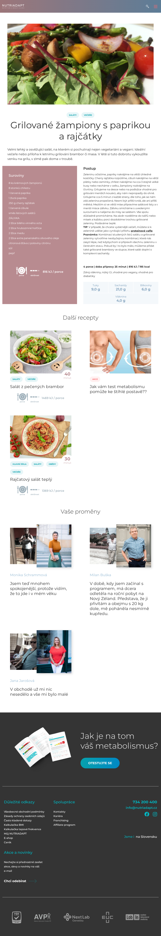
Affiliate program (64, 824)
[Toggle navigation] (156, 6)
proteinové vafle (142, 230)
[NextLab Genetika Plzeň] (76, 917)
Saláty (73, 115)
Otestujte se (100, 763)
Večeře (88, 115)
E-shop (8, 838)
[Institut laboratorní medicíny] (137, 917)
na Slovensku (146, 837)
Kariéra (58, 816)
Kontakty (59, 811)
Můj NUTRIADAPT (15, 833)
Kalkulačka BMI (14, 824)
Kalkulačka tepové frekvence (22, 829)
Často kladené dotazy (18, 820)
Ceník (7, 842)
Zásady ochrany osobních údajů (24, 816)
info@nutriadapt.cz (141, 808)
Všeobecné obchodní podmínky (24, 811)
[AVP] (42, 917)
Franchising (60, 820)
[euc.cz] (107, 917)
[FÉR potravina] (16, 917)
